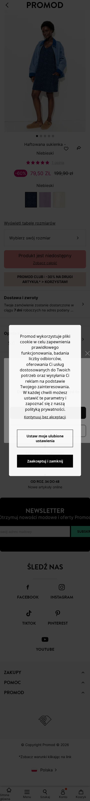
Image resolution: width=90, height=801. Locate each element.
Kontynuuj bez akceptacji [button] (45, 417)
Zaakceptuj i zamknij (45, 461)
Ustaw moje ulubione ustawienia (45, 438)
